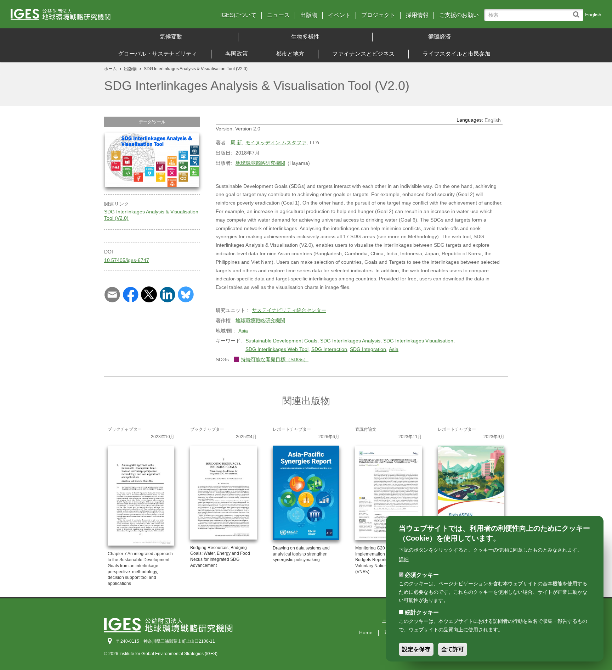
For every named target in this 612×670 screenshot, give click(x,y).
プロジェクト (378, 15)
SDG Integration (368, 349)
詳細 (404, 559)
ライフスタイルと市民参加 (457, 54)
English (593, 14)
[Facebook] (130, 294)
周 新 (236, 142)
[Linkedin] (167, 294)
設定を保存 (416, 649)
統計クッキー (422, 612)
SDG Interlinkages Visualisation (418, 341)
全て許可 (452, 649)
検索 (577, 11)
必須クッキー (422, 574)
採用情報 (417, 15)
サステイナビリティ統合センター (289, 310)
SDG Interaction (329, 349)
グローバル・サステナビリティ (157, 54)
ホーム (110, 68)
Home (366, 632)
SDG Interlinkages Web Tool (276, 349)
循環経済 (439, 37)
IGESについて (238, 15)
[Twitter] (149, 294)
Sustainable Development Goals (281, 341)
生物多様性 (305, 37)
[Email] (112, 294)
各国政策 (236, 54)
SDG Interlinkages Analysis (350, 341)
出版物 (308, 15)
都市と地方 (290, 54)
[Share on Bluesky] (186, 294)
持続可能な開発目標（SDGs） (274, 359)
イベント (339, 15)
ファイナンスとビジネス (363, 54)
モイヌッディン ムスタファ (275, 142)
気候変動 (171, 37)
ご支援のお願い (459, 15)
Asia (243, 331)
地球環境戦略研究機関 (260, 163)
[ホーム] (83, 16)
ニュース (278, 15)
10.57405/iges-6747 (126, 260)
